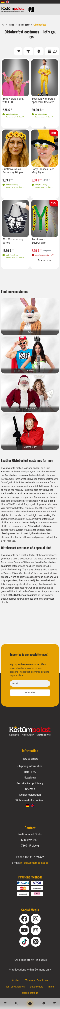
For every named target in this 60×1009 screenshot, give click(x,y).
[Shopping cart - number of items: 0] (54, 1003)
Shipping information (30, 766)
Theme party (24, 25)
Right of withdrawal (15, 986)
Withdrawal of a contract (30, 800)
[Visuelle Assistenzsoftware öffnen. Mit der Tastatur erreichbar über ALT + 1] (29, 9)
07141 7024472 (34, 857)
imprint (51, 986)
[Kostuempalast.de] (13, 9)
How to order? (30, 758)
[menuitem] (2, 2)
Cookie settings (30, 993)
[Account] (43, 1003)
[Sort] (39, 51)
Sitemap (30, 789)
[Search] (16, 1003)
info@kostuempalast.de (34, 862)
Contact (16, 980)
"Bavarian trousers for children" (29, 530)
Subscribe (30, 692)
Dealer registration (30, 794)
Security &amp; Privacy (30, 783)
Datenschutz (36, 986)
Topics (11, 25)
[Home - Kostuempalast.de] (30, 731)
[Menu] (5, 1003)
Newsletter (30, 777)
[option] (15, 77)
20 (54, 51)
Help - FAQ (30, 771)
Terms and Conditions (36, 980)
